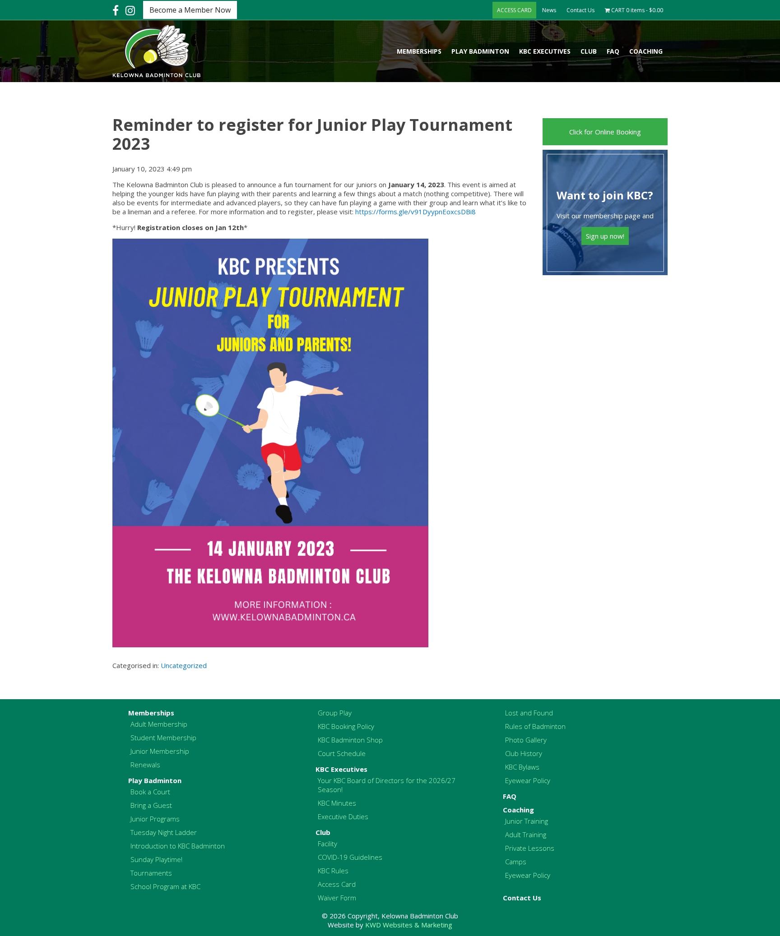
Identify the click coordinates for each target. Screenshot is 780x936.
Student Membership (163, 737)
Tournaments (151, 872)
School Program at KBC (165, 886)
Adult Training (525, 834)
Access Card (337, 884)
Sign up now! (605, 235)
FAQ (613, 51)
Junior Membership (159, 751)
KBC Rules (333, 870)
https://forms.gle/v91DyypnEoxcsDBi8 (415, 211)
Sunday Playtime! (156, 859)
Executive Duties (343, 816)
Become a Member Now (190, 10)
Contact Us (580, 10)
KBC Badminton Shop (350, 739)
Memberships (419, 51)
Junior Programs (155, 818)
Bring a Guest (151, 805)
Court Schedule (342, 753)
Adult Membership (158, 724)
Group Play (335, 712)
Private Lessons (529, 848)
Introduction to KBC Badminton (177, 845)
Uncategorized (184, 665)
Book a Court (150, 791)
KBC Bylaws (522, 766)
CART (636, 10)
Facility (327, 843)
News (549, 10)
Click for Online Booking (605, 131)
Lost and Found (529, 712)
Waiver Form (337, 897)
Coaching (646, 51)
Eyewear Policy (527, 780)
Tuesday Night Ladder (163, 832)
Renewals (145, 764)
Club (588, 51)
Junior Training (526, 820)
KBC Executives (545, 51)
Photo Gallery (526, 739)
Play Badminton (480, 51)
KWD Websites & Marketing (408, 924)
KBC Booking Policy (346, 726)
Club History (523, 753)
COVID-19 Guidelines (350, 857)
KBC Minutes (337, 802)
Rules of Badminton (535, 726)
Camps (515, 861)
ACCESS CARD (514, 10)
